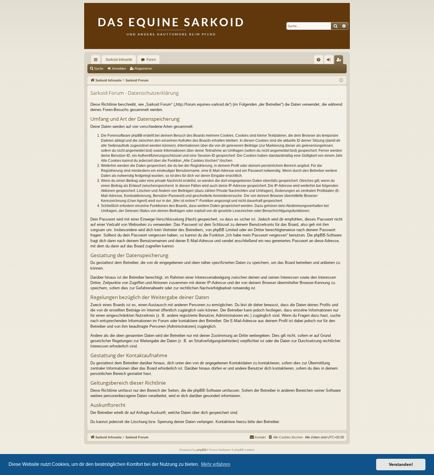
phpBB (201, 449)
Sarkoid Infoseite (118, 60)
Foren (151, 60)
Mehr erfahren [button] (215, 464)
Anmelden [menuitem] (330, 61)
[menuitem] (318, 59)
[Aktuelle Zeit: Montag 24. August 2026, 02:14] (341, 80)
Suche (98, 68)
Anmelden (119, 68)
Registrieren (143, 68)
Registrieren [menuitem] (340, 61)
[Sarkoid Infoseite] (217, 26)
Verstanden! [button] (401, 464)
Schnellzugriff (97, 61)
